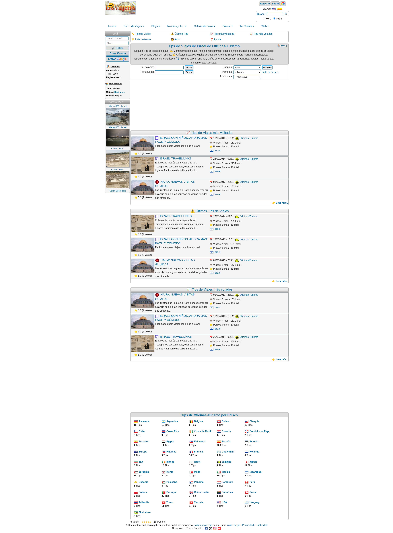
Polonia (143, 492)
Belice (225, 421)
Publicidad (261, 525)
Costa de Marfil (202, 431)
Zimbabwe (145, 512)
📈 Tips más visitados (222, 34)
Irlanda (170, 461)
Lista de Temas (270, 72)
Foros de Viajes (133, 26)
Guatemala (228, 451)
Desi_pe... (119, 92)
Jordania (144, 472)
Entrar (275, 3)
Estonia (253, 441)
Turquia (198, 502)
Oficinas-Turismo (248, 138)
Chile (142, 431)
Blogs (154, 26)
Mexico (226, 472)
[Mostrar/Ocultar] (128, 33)
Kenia (169, 472)
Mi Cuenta (246, 26)
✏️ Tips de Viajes (141, 34)
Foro (268, 18)
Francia (198, 451)
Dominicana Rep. (259, 431)
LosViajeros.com (203, 525)
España (226, 441)
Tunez (169, 502)
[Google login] (283, 3)
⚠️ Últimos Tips (179, 34)
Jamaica (226, 461)
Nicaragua (255, 472)
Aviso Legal (233, 525)
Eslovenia (200, 441)
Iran (141, 461)
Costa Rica (172, 431)
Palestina (171, 482)
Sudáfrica (227, 492)
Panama (199, 482)
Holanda (254, 451)
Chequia (254, 421)
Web (264, 26)
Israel (217, 150)
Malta (197, 472)
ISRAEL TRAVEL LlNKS (176, 158)
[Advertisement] (196, 7)
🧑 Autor (175, 39)
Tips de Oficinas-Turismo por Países (209, 415)
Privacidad (248, 525)
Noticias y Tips (175, 26)
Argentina (172, 421)
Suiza (252, 492)
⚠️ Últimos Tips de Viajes (210, 211)
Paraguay (227, 482)
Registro (265, 3)
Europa (143, 451)
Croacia (226, 431)
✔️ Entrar (117, 48)
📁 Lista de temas (141, 39)
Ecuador (144, 441)
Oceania (143, 482)
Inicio (111, 26)
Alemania (144, 421)
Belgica (198, 421)
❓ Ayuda (215, 39)
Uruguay (254, 502)
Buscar (261, 14)
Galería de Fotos (203, 26)
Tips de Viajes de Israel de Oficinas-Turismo (204, 46)
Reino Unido (201, 492)
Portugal (171, 492)
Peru (252, 482)
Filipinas (171, 451)
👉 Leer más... (280, 202)
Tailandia (144, 502)
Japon (253, 461)
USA (224, 502)
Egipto (170, 441)
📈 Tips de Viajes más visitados (209, 133)
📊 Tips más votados (261, 34)
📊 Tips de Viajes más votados (210, 289)
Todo (278, 18)
